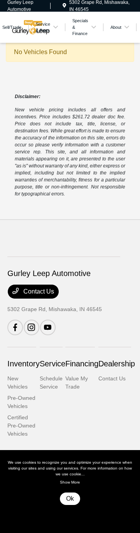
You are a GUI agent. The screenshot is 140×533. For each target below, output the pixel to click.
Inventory (23, 363)
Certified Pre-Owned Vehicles (21, 425)
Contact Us (38, 291)
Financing (81, 363)
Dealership (116, 363)
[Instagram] (31, 327)
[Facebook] (15, 327)
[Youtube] (48, 327)
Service (52, 363)
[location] (64, 6)
